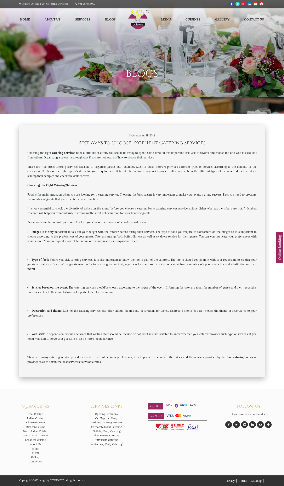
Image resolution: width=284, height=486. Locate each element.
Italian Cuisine (35, 418)
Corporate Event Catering (106, 427)
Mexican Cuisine (35, 427)
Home (25, 19)
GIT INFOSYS (57, 480)
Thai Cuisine (35, 414)
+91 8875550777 (87, 3)
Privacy (230, 481)
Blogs (110, 19)
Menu (166, 19)
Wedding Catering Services (106, 422)
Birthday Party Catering (107, 431)
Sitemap (256, 481)
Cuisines (192, 19)
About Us (52, 19)
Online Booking (279, 247)
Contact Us (254, 19)
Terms (243, 481)
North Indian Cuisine (35, 431)
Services (82, 19)
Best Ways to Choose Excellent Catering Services (142, 143)
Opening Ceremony (106, 414)
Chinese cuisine (35, 422)
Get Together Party (106, 418)
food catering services (242, 357)
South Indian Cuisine (35, 435)
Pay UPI (155, 406)
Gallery (222, 19)
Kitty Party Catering (106, 440)
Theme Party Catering (106, 435)
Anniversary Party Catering (106, 444)
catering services (63, 153)
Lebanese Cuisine (35, 440)
